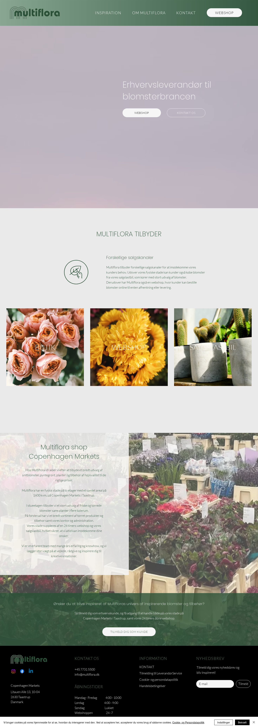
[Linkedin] (31, 671)
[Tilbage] (51, 272)
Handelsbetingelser (152, 686)
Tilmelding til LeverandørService (160, 673)
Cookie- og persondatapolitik (158, 679)
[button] (149, 13)
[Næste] (206, 272)
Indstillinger (223, 722)
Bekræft (242, 722)
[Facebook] (22, 671)
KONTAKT (146, 667)
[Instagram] (13, 671)
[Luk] (254, 722)
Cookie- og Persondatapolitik (188, 722)
